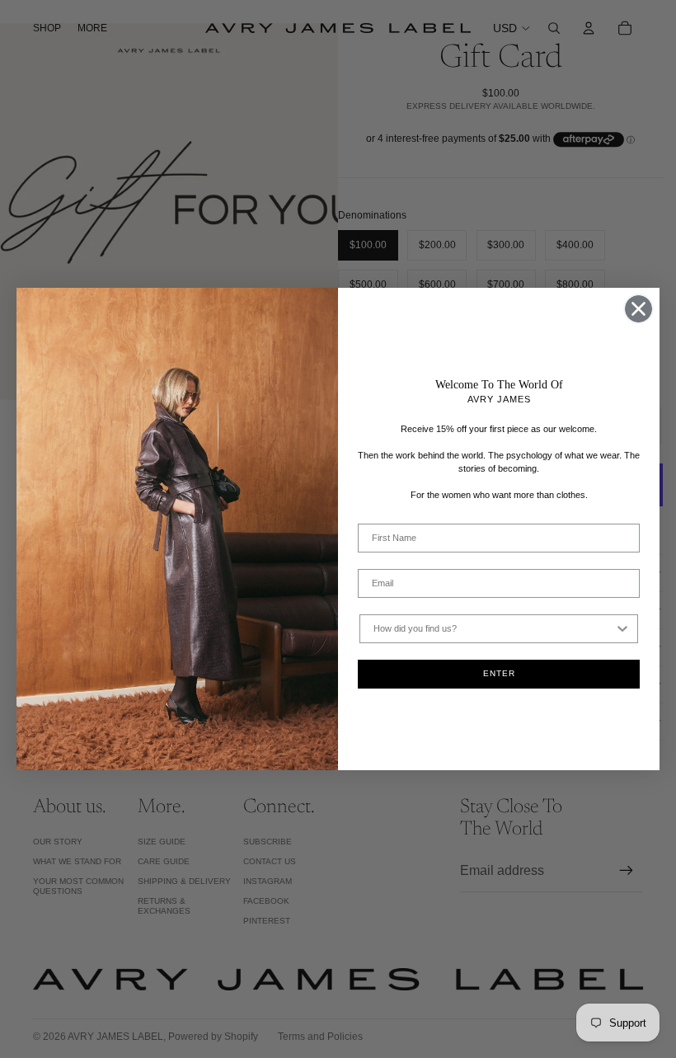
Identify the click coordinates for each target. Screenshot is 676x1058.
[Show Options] (622, 628)
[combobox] (493, 628)
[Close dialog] (638, 308)
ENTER (499, 673)
